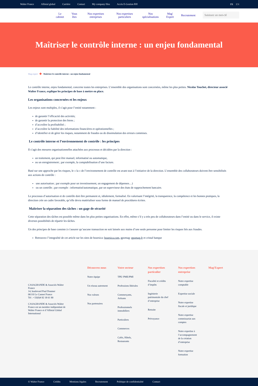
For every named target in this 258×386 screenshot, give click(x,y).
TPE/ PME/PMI (125, 277)
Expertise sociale (186, 294)
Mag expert (33, 74)
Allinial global (48, 4)
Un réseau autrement (97, 286)
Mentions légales (78, 382)
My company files (101, 4)
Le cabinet (60, 15)
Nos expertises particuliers (124, 15)
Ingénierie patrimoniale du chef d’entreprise (158, 297)
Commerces (123, 328)
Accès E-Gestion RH (127, 4)
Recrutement (188, 15)
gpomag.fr (137, 237)
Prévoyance (153, 319)
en (237, 4)
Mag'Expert (216, 267)
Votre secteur (125, 267)
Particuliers (123, 320)
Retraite (152, 310)
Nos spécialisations (150, 15)
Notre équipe (93, 277)
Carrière (66, 4)
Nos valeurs (93, 295)
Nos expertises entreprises (95, 15)
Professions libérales (128, 286)
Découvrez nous (96, 267)
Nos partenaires (95, 303)
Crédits (56, 382)
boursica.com (111, 237)
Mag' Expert (170, 15)
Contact (81, 4)
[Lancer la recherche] (236, 15)
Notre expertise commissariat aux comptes (186, 319)
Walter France (27, 4)
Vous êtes (74, 15)
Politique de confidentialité (130, 382)
